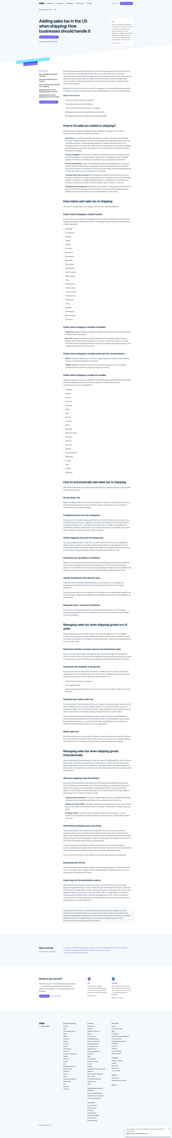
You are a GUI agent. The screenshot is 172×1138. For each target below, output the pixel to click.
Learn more (115, 43)
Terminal (66, 1086)
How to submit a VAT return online (76, 953)
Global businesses (93, 1044)
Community (115, 1034)
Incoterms (67, 783)
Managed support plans (119, 1080)
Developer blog (92, 1120)
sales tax (97, 76)
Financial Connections (70, 1054)
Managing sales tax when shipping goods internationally (49, 96)
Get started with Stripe (48, 37)
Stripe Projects (92, 1118)
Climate (65, 1041)
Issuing (65, 1061)
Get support (115, 1078)
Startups (90, 1029)
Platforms (90, 1054)
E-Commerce (91, 1036)
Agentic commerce (93, 1031)
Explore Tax (91, 996)
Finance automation (93, 1041)
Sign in (114, 3)
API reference (91, 1108)
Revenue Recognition (70, 1079)
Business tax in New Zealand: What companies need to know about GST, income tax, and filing (96, 948)
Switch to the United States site (136, 1133)
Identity (65, 1056)
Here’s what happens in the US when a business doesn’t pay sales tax (88, 950)
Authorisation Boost (69, 1031)
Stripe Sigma (67, 1081)
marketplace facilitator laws (94, 716)
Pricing (89, 3)
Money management (93, 1051)
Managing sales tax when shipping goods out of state (48, 91)
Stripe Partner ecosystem (95, 1096)
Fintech (89, 1064)
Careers (114, 1063)
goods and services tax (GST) (89, 892)
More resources (45, 9)
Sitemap (114, 1048)
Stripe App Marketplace (94, 1093)
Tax (55, 9)
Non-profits (91, 1076)
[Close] (168, 1128)
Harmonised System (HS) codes (75, 830)
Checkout (66, 1039)
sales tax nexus (82, 636)
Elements (66, 1051)
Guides (114, 1026)
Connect (66, 1044)
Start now (43, 996)
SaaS (89, 1056)
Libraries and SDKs (93, 1115)
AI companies (91, 1059)
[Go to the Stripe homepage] (41, 1023)
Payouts (65, 1074)
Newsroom (115, 1066)
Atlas (64, 1029)
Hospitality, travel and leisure (96, 1069)
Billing (65, 1034)
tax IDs (93, 585)
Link (64, 1064)
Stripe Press (115, 1068)
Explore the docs (117, 998)
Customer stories (117, 1029)
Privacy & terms (116, 1039)
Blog (113, 1031)
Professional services (94, 1079)
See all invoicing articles (47, 951)
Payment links (67, 1069)
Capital (65, 1036)
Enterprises (91, 1026)
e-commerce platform (81, 610)
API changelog (91, 1113)
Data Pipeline (67, 1049)
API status (90, 1110)
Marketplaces (91, 1049)
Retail (89, 1084)
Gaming (89, 1066)
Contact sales (125, 3)
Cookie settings (117, 1051)
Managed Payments (69, 1066)
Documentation (92, 1105)
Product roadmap (117, 1061)
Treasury (66, 1089)
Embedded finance (93, 1039)
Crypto (65, 1046)
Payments (66, 1071)
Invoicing (66, 1059)
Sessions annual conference (120, 1036)
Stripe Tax (80, 502)
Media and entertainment (95, 1074)
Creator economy (92, 1061)
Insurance (90, 1071)
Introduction (43, 71)
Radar (65, 1076)
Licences (114, 1046)
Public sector (91, 1081)
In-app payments (92, 1046)
